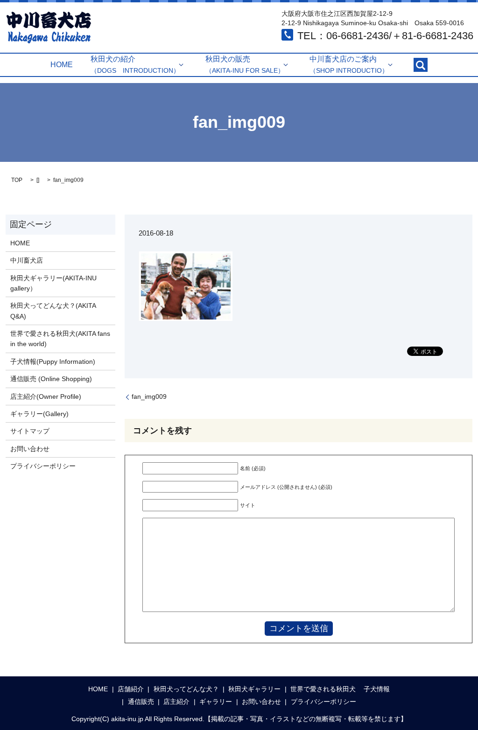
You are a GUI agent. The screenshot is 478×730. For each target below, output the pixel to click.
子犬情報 (377, 689)
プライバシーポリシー (43, 466)
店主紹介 (176, 701)
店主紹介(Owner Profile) (45, 396)
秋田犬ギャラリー (254, 689)
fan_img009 (149, 396)
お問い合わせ (29, 448)
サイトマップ (29, 431)
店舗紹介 (131, 689)
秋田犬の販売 (244, 64)
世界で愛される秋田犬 (323, 689)
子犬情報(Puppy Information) (52, 361)
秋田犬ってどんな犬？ (186, 689)
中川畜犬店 (26, 260)
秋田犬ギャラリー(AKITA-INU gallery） (53, 283)
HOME (61, 65)
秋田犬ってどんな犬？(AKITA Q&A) (53, 311)
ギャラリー (215, 701)
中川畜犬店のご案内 (348, 64)
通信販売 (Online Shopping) (51, 378)
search (421, 65)
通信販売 (141, 701)
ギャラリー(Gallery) (39, 413)
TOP (16, 180)
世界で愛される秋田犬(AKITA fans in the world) (60, 339)
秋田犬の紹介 (135, 64)
